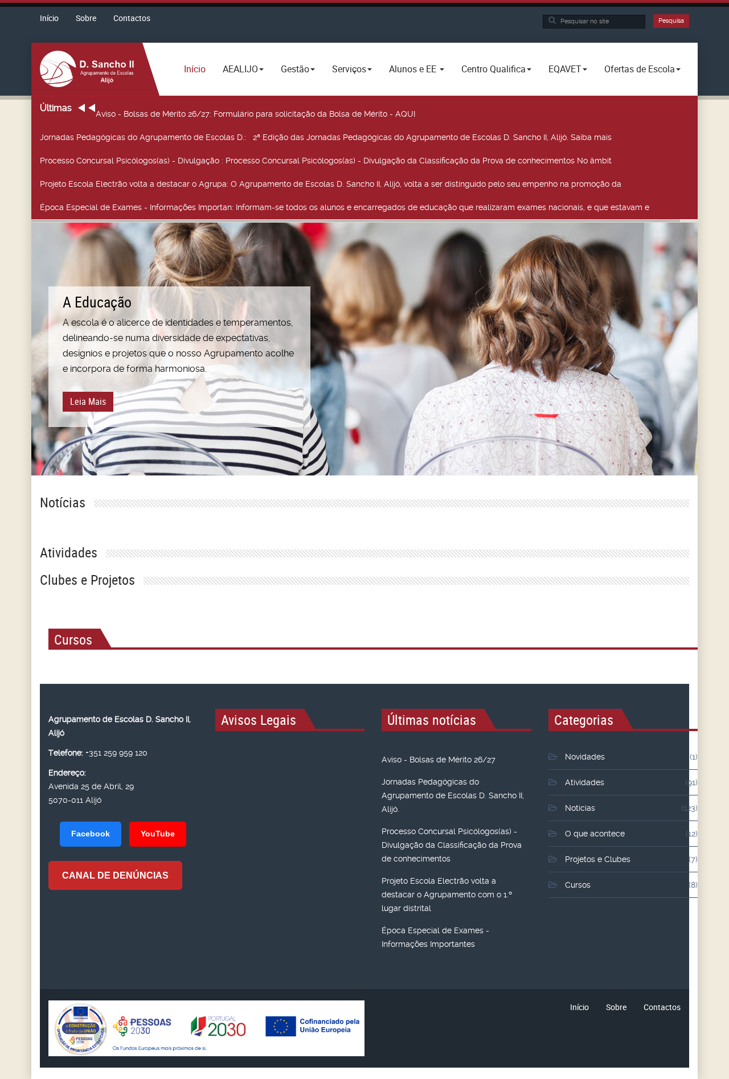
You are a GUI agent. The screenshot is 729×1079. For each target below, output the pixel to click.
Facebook (90, 833)
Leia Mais (88, 401)
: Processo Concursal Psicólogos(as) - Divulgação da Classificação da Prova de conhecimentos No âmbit (326, 160)
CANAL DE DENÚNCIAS (115, 875)
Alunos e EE (414, 69)
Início (49, 18)
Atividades (584, 782)
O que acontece (595, 833)
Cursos (578, 884)
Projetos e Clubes (597, 859)
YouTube (158, 833)
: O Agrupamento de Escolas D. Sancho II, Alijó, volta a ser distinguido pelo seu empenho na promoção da (330, 183)
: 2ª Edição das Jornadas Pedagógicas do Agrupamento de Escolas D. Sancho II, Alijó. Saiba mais (327, 137)
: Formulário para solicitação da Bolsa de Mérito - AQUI (255, 113)
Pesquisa (671, 20)
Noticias (580, 808)
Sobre (86, 18)
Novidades (585, 756)
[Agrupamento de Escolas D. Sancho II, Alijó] (87, 69)
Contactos (131, 18)
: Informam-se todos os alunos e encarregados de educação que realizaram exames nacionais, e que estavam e (344, 207)
